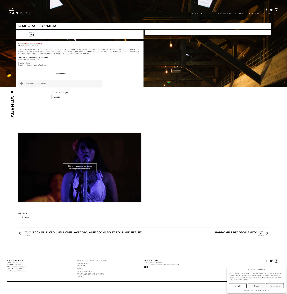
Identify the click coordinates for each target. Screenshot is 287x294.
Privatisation (253, 14)
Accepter (238, 286)
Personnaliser (275, 286)
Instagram (276, 10)
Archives (81, 266)
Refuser (256, 286)
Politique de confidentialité (260, 290)
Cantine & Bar (225, 14)
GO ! (146, 267)
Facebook (266, 10)
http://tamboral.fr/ (25, 63)
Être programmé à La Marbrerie (92, 261)
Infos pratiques (270, 14)
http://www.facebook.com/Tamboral (32, 65)
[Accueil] (20, 14)
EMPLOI (80, 269)
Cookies (247, 290)
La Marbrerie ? (199, 14)
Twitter (271, 10)
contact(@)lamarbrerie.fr (17, 271)
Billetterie (239, 14)
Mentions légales (85, 271)
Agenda (213, 14)
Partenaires (82, 263)
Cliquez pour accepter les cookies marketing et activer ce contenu (80, 167)
